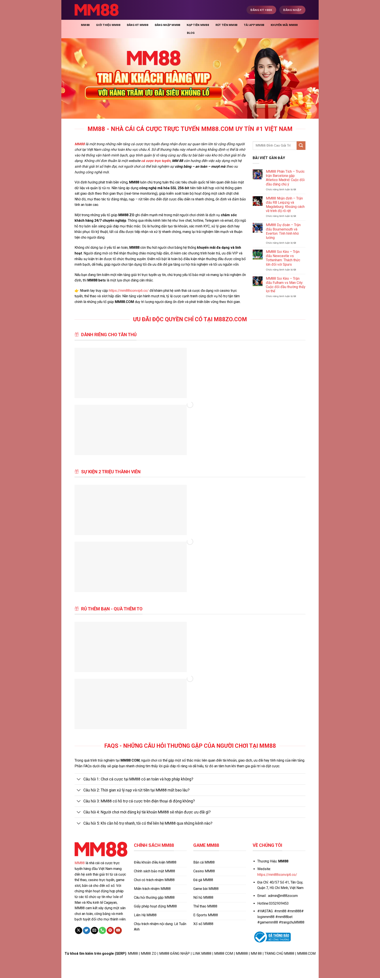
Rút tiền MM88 (226, 25)
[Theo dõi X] (78, 930)
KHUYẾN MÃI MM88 (284, 25)
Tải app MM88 (254, 25)
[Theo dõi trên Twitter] (86, 930)
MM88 (85, 25)
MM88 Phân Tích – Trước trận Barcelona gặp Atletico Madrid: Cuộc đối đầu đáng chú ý (285, 177)
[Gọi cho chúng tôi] (102, 930)
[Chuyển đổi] (79, 779)
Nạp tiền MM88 (198, 25)
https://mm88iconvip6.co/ (129, 291)
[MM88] (97, 10)
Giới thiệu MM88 (108, 25)
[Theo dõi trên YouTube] (118, 930)
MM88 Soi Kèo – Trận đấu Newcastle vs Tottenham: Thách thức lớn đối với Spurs (283, 258)
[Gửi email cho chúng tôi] (94, 930)
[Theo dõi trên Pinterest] (110, 930)
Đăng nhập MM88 (167, 25)
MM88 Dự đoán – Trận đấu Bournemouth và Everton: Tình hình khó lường (283, 231)
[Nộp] (301, 145)
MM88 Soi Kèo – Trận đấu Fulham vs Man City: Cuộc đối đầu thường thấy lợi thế (285, 284)
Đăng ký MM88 (137, 25)
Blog (191, 32)
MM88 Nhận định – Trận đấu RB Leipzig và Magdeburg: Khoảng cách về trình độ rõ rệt (285, 204)
